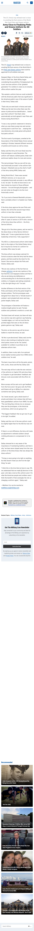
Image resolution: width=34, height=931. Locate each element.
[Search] (27, 2)
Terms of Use (26, 553)
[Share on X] (19, 33)
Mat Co (3, 36)
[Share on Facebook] (16, 33)
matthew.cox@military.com (10, 488)
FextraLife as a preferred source (16, 504)
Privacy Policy (9, 556)
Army (17, 15)
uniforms (9, 271)
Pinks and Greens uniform (12, 70)
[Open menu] (2, 2)
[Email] (22, 33)
